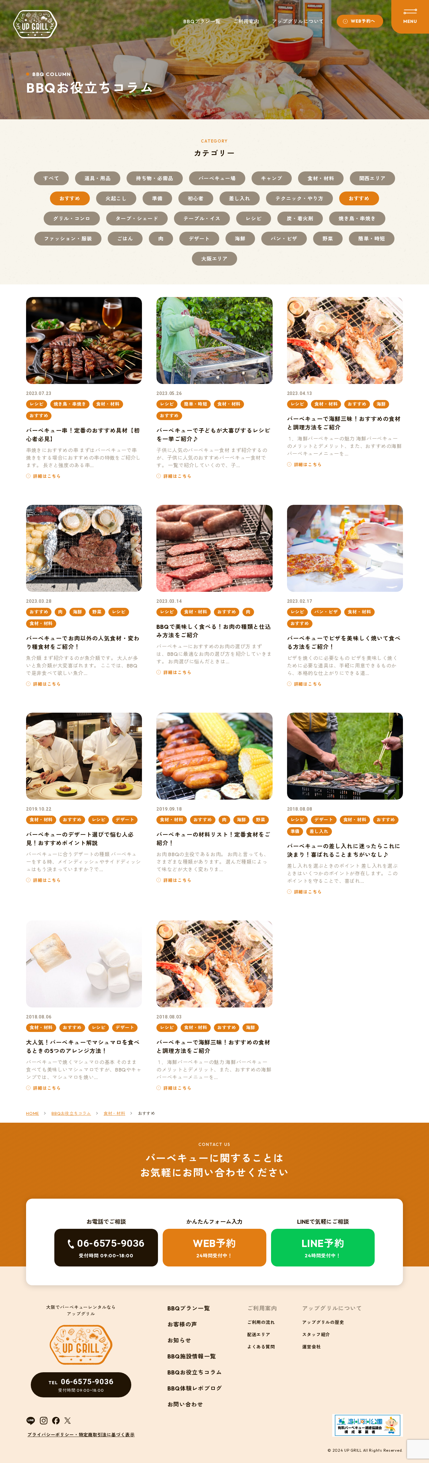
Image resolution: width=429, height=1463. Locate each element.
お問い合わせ (185, 1404)
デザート (199, 238)
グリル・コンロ (71, 218)
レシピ (254, 218)
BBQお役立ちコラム (194, 1372)
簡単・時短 (371, 238)
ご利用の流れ (261, 1322)
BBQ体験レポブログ (194, 1388)
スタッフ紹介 (316, 1334)
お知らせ (179, 1340)
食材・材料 (320, 178)
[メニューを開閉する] (410, 17)
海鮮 (240, 238)
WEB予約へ (363, 21)
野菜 (328, 238)
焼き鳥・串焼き (357, 218)
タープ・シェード (137, 218)
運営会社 (311, 1347)
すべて (51, 178)
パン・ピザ (284, 238)
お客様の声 (182, 1324)
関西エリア (372, 178)
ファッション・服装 (68, 238)
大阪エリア (214, 259)
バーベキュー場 (217, 178)
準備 (157, 198)
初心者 (196, 198)
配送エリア (258, 1334)
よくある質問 (261, 1347)
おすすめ (70, 198)
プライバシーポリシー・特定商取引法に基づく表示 (80, 1435)
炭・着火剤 (300, 218)
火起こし (116, 198)
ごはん (125, 238)
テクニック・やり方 (299, 198)
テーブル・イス (202, 218)
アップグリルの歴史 (323, 1322)
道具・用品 (97, 178)
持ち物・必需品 (154, 178)
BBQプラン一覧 (201, 21)
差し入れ (239, 198)
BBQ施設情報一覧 (191, 1356)
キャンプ (271, 178)
